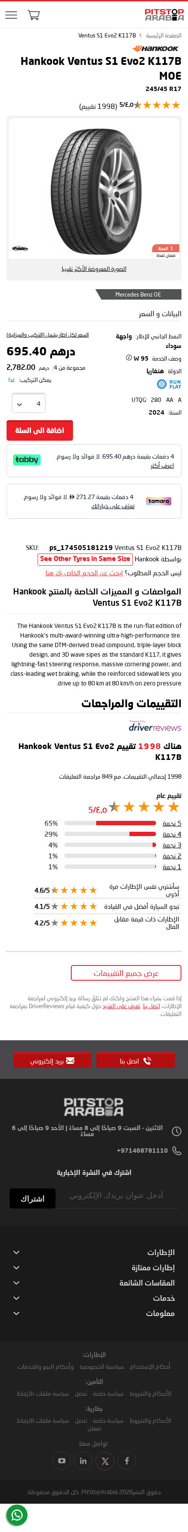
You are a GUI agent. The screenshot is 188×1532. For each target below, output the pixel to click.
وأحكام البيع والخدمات (45, 1366)
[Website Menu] (11, 15)
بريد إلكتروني (47, 1061)
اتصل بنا (151, 1005)
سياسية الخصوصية (102, 1366)
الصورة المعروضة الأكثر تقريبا (94, 268)
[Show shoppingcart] (34, 15)
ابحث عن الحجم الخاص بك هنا (84, 573)
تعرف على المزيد (121, 1005)
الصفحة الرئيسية (163, 35)
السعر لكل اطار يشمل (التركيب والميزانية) (48, 334)
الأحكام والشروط (150, 1393)
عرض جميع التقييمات (126, 973)
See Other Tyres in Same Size (85, 559)
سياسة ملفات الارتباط (43, 1393)
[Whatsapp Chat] (17, 1515)
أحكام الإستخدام (150, 1366)
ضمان (94, 1428)
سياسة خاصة (108, 1393)
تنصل (81, 1393)
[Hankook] (155, 51)
